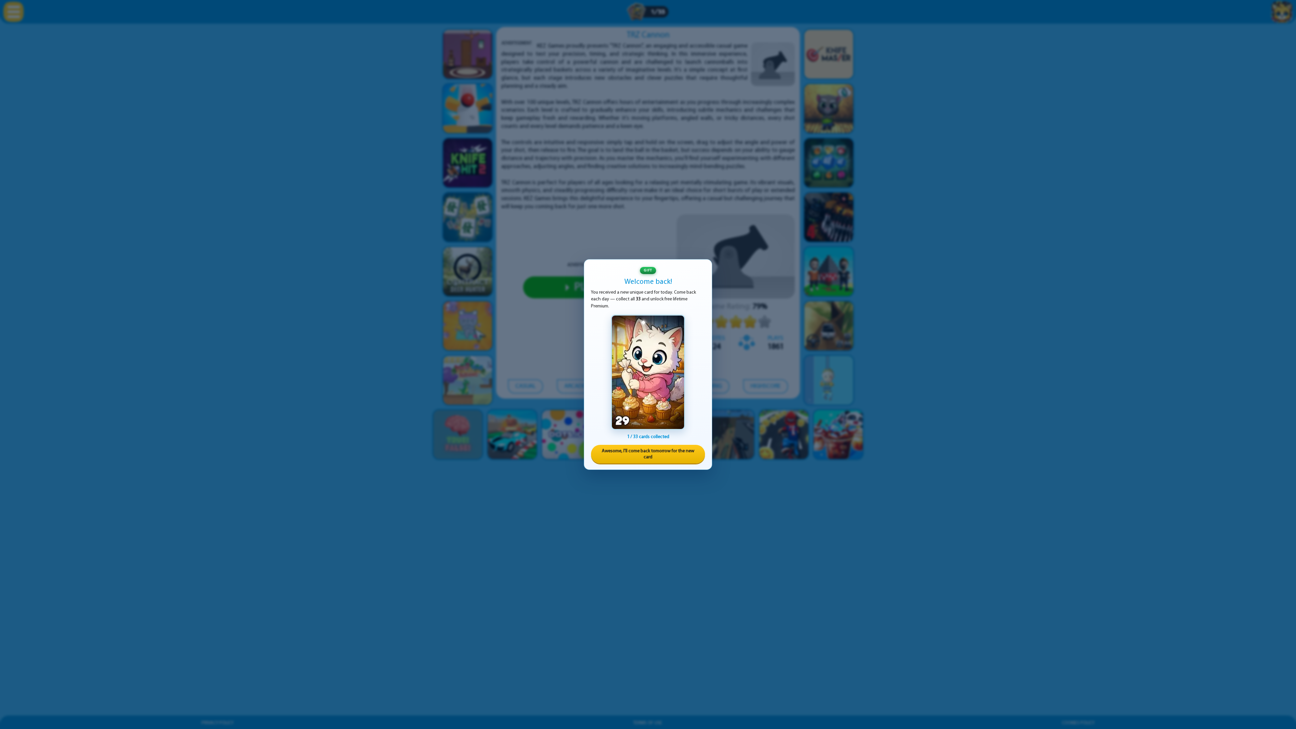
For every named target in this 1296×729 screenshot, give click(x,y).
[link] (648, 372)
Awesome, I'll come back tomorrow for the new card (648, 454)
